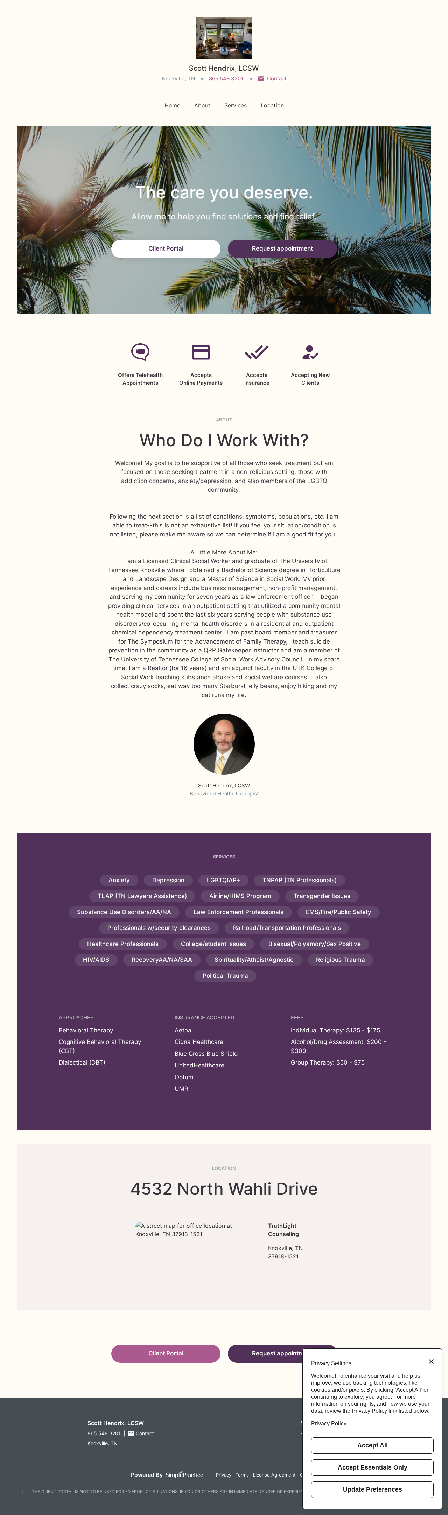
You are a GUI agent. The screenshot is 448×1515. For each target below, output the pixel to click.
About (202, 105)
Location (272, 105)
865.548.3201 (226, 78)
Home (172, 105)
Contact (276, 78)
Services (235, 105)
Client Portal (165, 248)
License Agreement (274, 1475)
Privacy (223, 1475)
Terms (242, 1475)
